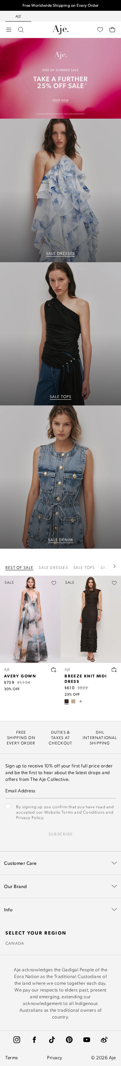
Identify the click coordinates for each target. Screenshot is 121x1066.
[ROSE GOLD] (73, 701)
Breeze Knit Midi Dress (86, 678)
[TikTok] (51, 1039)
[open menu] (8, 29)
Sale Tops (84, 567)
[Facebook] (34, 1039)
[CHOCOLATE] (67, 701)
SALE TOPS (61, 396)
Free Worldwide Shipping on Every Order (61, 5)
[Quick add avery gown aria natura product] (53, 669)
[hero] (60, 190)
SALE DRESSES (60, 253)
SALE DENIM (60, 539)
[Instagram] (16, 1039)
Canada (14, 943)
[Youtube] (86, 1039)
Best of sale (19, 567)
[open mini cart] (112, 29)
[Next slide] (114, 566)
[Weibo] (104, 1039)
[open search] (20, 29)
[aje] (60, 30)
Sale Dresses (53, 567)
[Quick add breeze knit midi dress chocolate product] (114, 669)
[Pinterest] (69, 1039)
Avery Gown (20, 675)
